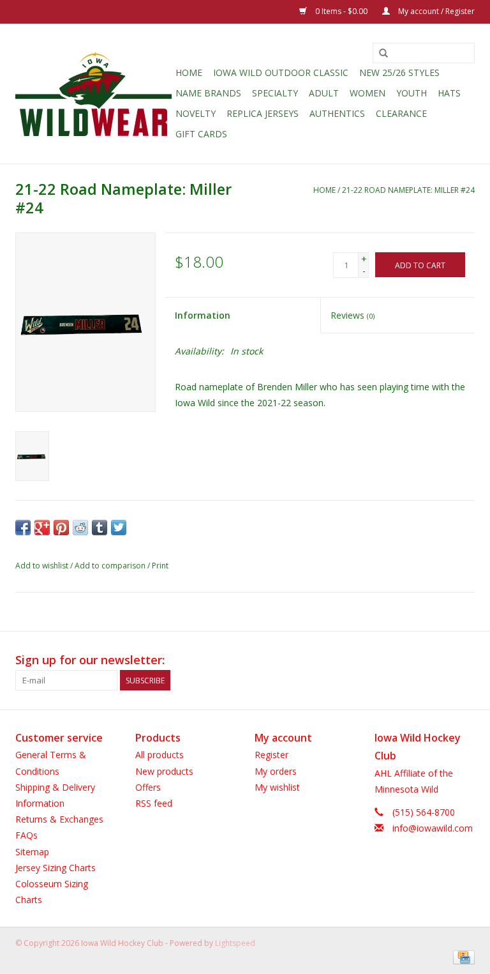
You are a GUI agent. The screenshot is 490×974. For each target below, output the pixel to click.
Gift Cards (201, 134)
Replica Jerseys (262, 113)
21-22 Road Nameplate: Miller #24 (408, 190)
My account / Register (435, 11)
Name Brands (208, 93)
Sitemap (32, 852)
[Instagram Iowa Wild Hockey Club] (464, 660)
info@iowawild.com (432, 828)
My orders (276, 771)
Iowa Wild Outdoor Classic (280, 72)
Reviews (352, 315)
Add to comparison (111, 565)
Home (188, 72)
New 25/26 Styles (399, 72)
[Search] (383, 54)
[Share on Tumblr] (99, 527)
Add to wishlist (41, 565)
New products (164, 771)
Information (202, 315)
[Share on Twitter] (118, 527)
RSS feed (153, 803)
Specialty (275, 93)
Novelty (195, 113)
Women (367, 93)
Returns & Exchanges (59, 819)
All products (159, 755)
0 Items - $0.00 (341, 11)
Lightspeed (235, 943)
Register (271, 755)
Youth (411, 93)
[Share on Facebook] (23, 527)
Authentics (337, 113)
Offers (148, 787)
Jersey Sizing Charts (55, 868)
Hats (449, 93)
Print (160, 565)
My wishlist (277, 787)
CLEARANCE (401, 113)
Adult (324, 93)
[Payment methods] (462, 956)
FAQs (26, 835)
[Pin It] (61, 527)
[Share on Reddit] (80, 527)
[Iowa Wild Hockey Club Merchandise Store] (93, 94)
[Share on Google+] (42, 527)
